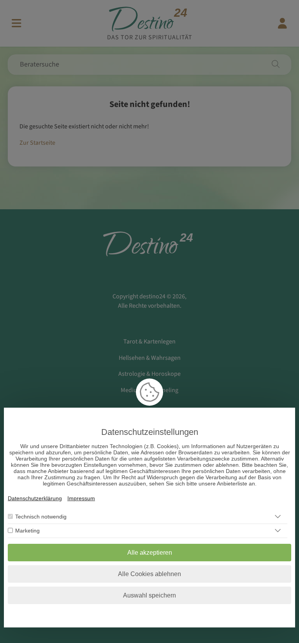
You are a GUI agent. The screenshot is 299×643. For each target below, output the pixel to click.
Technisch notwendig (41, 516)
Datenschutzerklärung (35, 498)
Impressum (81, 498)
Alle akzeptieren (149, 552)
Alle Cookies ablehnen (149, 574)
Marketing (27, 530)
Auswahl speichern (149, 595)
